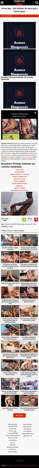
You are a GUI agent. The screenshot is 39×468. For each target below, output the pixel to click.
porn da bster (27, 426)
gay (23, 224)
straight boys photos (13, 447)
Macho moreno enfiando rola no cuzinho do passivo (10, 338)
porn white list (27, 431)
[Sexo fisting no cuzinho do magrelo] (10, 401)
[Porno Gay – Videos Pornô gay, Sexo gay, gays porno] (19, 2)
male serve (12, 449)
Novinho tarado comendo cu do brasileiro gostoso (28, 319)
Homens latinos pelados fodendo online (10, 373)
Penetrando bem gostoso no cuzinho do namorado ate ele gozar (10, 301)
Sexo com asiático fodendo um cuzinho (10, 284)
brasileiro (7, 224)
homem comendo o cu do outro (19, 174)
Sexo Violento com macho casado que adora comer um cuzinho (28, 374)
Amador (11, 226)
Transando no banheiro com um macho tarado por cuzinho (29, 265)
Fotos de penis (27, 424)
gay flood (12, 445)
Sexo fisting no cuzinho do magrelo (10, 409)
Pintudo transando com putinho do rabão (29, 300)
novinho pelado (19, 172)
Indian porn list (27, 436)
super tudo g (19, 169)
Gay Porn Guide (12, 426)
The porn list (27, 429)
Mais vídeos (19, 415)
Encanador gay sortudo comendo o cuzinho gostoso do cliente (10, 266)
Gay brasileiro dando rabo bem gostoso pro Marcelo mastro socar (10, 355)
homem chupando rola (19, 176)
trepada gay (19, 186)
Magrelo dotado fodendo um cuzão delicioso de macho (28, 284)
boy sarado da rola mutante (19, 190)
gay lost (12, 442)
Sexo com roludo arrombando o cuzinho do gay (29, 409)
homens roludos (27, 157)
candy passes (13, 440)
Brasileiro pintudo (16, 224)
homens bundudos (19, 181)
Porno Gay (19, 461)
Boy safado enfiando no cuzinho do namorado (29, 338)
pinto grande (28, 224)
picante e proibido (19, 188)
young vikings (13, 451)
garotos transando (19, 179)
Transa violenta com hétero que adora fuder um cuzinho (29, 248)
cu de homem (7, 155)
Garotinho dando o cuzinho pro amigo (10, 248)
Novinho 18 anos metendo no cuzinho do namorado (10, 392)
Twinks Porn (12, 428)
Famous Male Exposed (12, 435)
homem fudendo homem (19, 183)
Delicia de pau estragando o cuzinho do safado (28, 392)
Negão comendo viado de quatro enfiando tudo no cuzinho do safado (10, 320)
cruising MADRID (13, 433)
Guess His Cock (12, 438)
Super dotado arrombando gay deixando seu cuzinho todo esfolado (29, 355)
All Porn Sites (13, 431)
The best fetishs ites (27, 433)
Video (34, 224)
